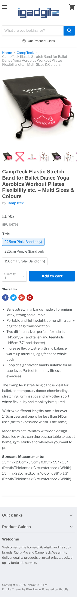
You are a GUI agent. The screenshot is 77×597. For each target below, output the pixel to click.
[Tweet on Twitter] (13, 297)
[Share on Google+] (21, 297)
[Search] (69, 31)
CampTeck (25, 53)
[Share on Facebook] (5, 297)
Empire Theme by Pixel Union (21, 589)
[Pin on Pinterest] (30, 297)
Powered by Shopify (55, 589)
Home (7, 53)
